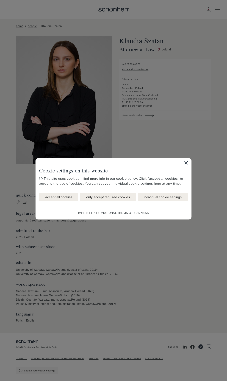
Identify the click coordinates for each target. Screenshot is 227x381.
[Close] (186, 162)
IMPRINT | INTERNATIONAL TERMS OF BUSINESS (113, 212)
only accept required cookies (108, 197)
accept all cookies (59, 197)
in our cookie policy (121, 178)
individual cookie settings (163, 197)
